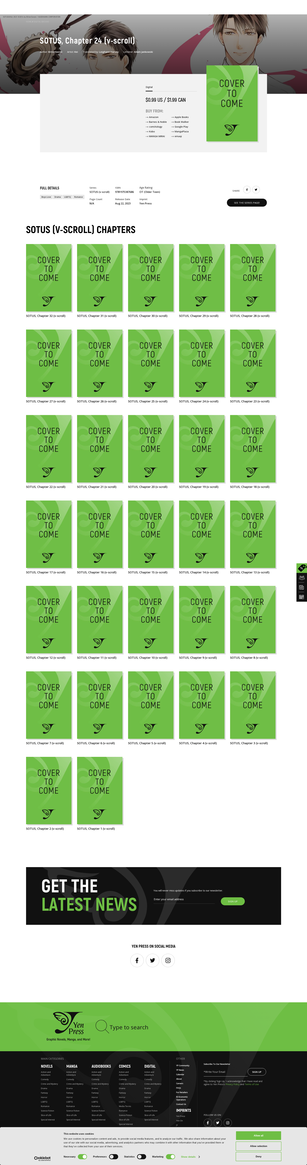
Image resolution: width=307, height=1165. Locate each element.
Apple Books (182, 117)
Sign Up (256, 1071)
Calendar (180, 1074)
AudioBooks (101, 1066)
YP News (180, 1070)
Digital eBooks (41, 21)
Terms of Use (252, 1084)
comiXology (155, 126)
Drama (58, 197)
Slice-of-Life (46, 1115)
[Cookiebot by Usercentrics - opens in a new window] (42, 1158)
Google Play (181, 126)
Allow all (258, 1135)
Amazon (153, 117)
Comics (125, 1066)
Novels (47, 1066)
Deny (258, 1156)
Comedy (45, 1079)
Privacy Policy (232, 1084)
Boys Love (46, 197)
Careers (179, 1083)
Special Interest (48, 1119)
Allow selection (258, 1146)
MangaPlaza (182, 131)
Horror (44, 1097)
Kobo (152, 131)
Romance (78, 197)
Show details (188, 1156)
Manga (71, 1066)
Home (28, 21)
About (179, 1079)
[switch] (113, 1156)
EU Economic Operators (182, 1098)
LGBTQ (67, 197)
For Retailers (182, 1092)
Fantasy (44, 1092)
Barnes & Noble (158, 121)
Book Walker (182, 121)
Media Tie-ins (125, 1106)
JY (177, 1125)
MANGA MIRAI (157, 136)
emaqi (178, 136)
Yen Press (180, 1116)
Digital (150, 1066)
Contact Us (181, 1104)
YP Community (182, 1065)
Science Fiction (47, 1110)
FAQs (178, 1088)
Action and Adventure (46, 1073)
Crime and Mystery (49, 1084)
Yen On (179, 1120)
